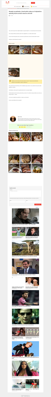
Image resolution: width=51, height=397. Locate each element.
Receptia (9, 8)
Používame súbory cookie (27, 396)
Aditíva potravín (35, 6)
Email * (27, 200)
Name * (10, 200)
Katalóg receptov (18, 6)
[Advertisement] (25, 22)
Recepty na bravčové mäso (13, 8)
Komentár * (11, 189)
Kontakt (22, 396)
